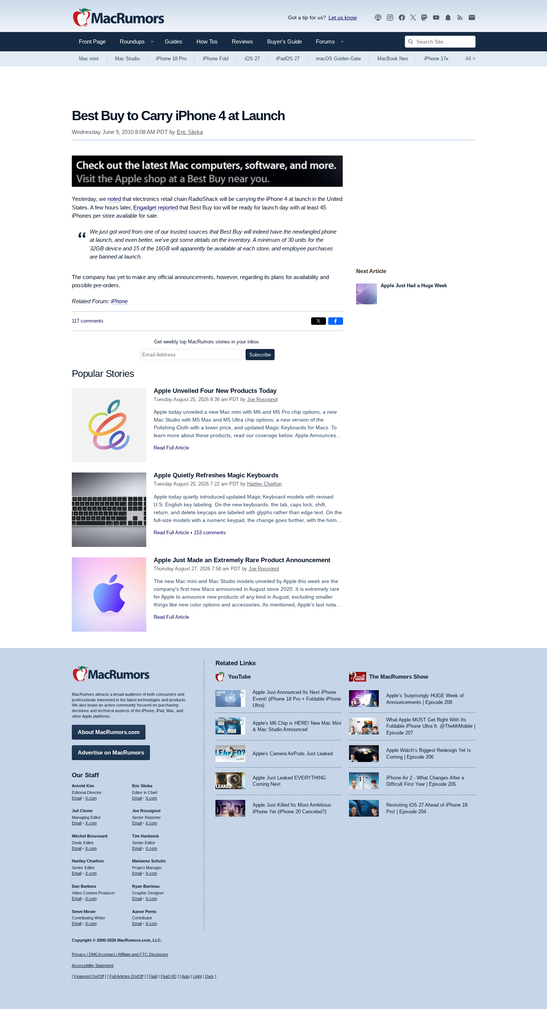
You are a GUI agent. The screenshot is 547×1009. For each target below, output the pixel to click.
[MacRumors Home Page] (118, 18)
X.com (91, 798)
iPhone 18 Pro (171, 58)
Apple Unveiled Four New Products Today (215, 390)
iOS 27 (252, 58)
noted (114, 199)
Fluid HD (168, 976)
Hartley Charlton (264, 484)
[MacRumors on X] (413, 18)
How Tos (207, 41)
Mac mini (89, 58)
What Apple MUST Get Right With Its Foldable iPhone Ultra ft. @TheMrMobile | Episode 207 (430, 726)
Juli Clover (82, 810)
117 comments (87, 321)
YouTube (239, 676)
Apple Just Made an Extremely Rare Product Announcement (242, 560)
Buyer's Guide (284, 41)
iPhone (119, 301)
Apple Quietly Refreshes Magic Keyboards (216, 475)
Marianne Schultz (149, 861)
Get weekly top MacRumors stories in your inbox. (207, 342)
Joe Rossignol (262, 399)
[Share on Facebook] (335, 321)
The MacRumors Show (398, 676)
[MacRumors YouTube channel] (436, 18)
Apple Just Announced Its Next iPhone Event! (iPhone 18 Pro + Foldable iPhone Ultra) (297, 698)
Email (76, 798)
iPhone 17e (436, 58)
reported (155, 207)
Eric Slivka (190, 132)
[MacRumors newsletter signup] (472, 18)
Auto (186, 976)
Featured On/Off (89, 976)
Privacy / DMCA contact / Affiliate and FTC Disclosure (120, 954)
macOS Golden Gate (338, 58)
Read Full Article (171, 448)
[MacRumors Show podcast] (378, 18)
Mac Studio (127, 58)
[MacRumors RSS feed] (460, 18)
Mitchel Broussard (90, 836)
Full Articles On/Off (126, 976)
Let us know (343, 17)
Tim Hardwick (145, 836)
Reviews (242, 41)
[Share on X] (318, 321)
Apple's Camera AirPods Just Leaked (293, 753)
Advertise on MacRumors (111, 752)
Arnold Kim (83, 786)
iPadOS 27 (288, 58)
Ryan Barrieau (146, 886)
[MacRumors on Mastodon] (424, 18)
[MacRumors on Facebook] (402, 18)
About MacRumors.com (109, 732)
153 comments (210, 532)
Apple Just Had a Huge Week (414, 285)
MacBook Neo (392, 58)
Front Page (92, 41)
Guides (173, 41)
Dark (209, 976)
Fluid (153, 976)
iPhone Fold (215, 58)
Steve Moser (84, 911)
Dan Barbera (84, 886)
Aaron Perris (144, 911)
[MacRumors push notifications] (448, 18)
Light (197, 976)
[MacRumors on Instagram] (390, 18)
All (471, 58)
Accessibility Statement (92, 965)
